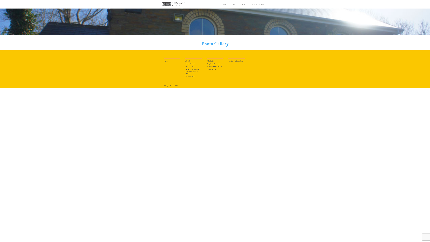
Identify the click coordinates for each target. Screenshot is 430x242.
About (233, 4)
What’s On (243, 4)
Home (225, 4)
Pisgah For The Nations (214, 64)
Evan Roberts (189, 66)
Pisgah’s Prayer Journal (214, 66)
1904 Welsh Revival (192, 69)
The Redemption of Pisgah (191, 72)
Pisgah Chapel (190, 64)
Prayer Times (211, 69)
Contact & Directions (257, 4)
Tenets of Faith (190, 76)
